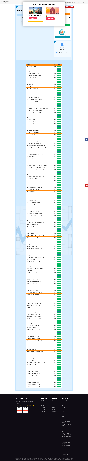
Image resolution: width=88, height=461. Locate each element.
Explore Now (33, 18)
